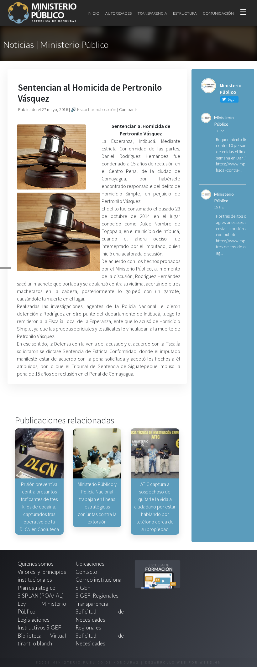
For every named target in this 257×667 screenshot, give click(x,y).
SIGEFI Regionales (97, 595)
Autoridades (118, 13)
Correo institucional (99, 579)
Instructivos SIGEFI (40, 627)
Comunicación (218, 13)
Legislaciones (34, 619)
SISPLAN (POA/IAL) (41, 595)
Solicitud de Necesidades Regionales (100, 619)
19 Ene (219, 131)
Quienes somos (36, 563)
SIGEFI (84, 587)
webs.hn (211, 662)
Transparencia (152, 13)
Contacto (86, 571)
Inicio (93, 13)
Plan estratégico (37, 587)
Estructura (185, 13)
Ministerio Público (224, 121)
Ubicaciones (90, 563)
